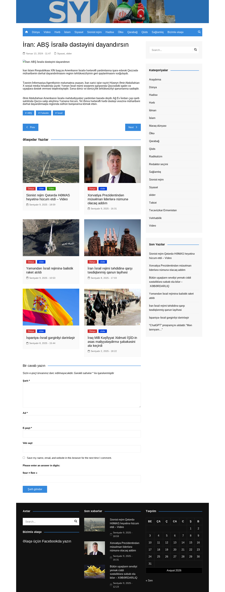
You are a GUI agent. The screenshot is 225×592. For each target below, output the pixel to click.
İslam (67, 32)
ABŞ (29, 113)
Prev (32, 127)
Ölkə (120, 32)
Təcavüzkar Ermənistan (163, 210)
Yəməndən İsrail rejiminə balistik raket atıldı (171, 295)
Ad (25, 413)
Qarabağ (132, 32)
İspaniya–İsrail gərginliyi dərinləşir (50, 338)
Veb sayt (27, 443)
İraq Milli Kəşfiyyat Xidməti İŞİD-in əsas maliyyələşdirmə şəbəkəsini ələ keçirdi (112, 341)
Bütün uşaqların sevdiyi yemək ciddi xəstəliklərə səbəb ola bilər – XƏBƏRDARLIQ (170, 281)
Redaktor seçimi (158, 164)
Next (131, 127)
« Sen (149, 580)
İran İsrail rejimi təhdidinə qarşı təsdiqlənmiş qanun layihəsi (167, 307)
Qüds (144, 32)
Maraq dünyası (157, 125)
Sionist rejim (94, 32)
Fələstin (45, 113)
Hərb (57, 32)
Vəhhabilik (155, 218)
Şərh (26, 380)
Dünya (36, 32)
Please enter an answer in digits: (41, 465)
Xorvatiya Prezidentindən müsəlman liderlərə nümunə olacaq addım (108, 199)
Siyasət (78, 32)
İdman (152, 110)
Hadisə (110, 32)
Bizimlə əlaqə (175, 32)
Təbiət (152, 202)
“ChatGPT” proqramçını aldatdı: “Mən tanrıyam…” (170, 327)
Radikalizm (155, 156)
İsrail (59, 113)
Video (47, 32)
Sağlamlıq (158, 32)
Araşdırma (155, 79)
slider (69, 53)
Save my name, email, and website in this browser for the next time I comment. (69, 457)
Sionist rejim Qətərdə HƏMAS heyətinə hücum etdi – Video (172, 255)
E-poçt (27, 428)
